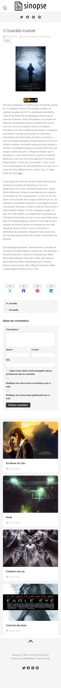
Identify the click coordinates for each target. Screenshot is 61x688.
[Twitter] (22, 17)
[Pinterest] (39, 17)
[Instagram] (33, 17)
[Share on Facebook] (24, 288)
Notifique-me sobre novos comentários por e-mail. (28, 385)
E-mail (35, 349)
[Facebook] (27, 17)
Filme (7, 40)
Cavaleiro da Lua (15, 571)
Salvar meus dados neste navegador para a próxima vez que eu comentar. (29, 372)
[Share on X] (10, 288)
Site (8, 360)
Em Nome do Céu (15, 463)
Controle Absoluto (16, 625)
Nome (9, 349)
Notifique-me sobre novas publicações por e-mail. (28, 397)
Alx (48, 658)
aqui (20, 173)
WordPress (29, 658)
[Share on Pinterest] (37, 288)
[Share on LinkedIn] (51, 288)
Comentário (12, 329)
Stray (9, 517)
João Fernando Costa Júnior (37, 36)
